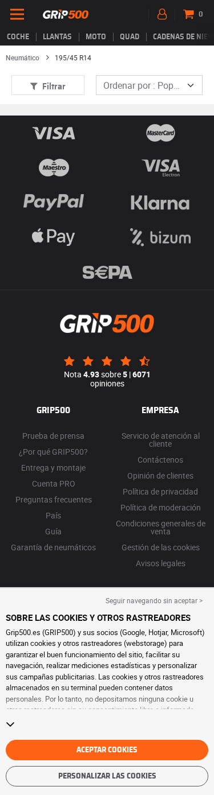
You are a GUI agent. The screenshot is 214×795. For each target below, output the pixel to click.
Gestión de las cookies (161, 547)
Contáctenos (160, 459)
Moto (96, 37)
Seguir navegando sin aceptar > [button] (154, 600)
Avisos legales (160, 563)
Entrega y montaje (53, 467)
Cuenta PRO (53, 483)
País (53, 515)
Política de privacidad (160, 491)
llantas (57, 37)
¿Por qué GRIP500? (53, 451)
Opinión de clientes (160, 475)
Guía (53, 531)
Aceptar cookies (107, 750)
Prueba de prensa (53, 435)
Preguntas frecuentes (53, 499)
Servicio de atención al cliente (161, 439)
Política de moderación (160, 507)
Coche (18, 37)
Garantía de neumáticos (53, 547)
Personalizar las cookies (107, 776)
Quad (129, 37)
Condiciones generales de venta (160, 527)
